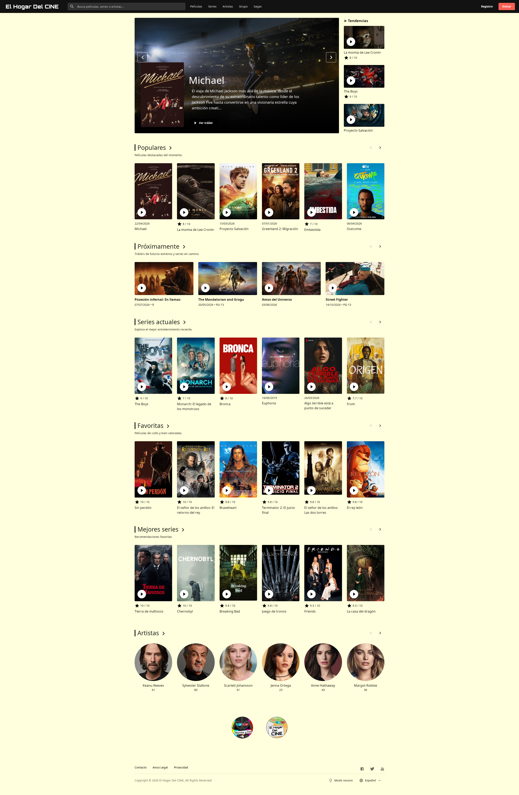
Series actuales (158, 322)
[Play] (351, 41)
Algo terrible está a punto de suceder (318, 405)
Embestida (312, 229)
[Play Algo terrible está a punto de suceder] (311, 387)
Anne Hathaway (323, 685)
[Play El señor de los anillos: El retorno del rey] (184, 490)
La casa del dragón (361, 611)
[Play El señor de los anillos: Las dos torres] (311, 490)
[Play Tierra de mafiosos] (141, 594)
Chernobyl (185, 611)
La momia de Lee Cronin (362, 52)
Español (370, 780)
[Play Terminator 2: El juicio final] (269, 490)
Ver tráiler (206, 123)
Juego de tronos (274, 611)
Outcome (354, 229)
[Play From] (354, 387)
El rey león (355, 507)
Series (212, 6)
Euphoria (269, 403)
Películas (196, 6)
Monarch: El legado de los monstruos (194, 406)
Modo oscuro (343, 780)
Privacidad (181, 767)
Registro (487, 6)
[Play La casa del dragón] (354, 594)
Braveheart (228, 507)
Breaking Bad (230, 611)
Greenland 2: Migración (280, 229)
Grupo (243, 6)
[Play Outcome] (354, 212)
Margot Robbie (365, 685)
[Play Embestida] (311, 212)
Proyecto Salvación (358, 130)
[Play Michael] (141, 212)
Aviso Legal (160, 767)
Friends (310, 611)
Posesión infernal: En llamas (157, 299)
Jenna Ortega (281, 685)
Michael (206, 80)
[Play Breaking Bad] (226, 594)
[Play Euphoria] (269, 387)
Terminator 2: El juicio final (278, 510)
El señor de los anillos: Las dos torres (321, 510)
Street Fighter (337, 299)
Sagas (258, 6)
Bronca (225, 404)
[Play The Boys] (141, 387)
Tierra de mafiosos (149, 611)
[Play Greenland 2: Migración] (269, 212)
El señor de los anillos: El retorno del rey (195, 510)
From (351, 404)
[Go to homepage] (32, 6)
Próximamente (158, 246)
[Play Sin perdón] (141, 490)
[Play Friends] (311, 594)
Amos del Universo (277, 299)
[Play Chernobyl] (184, 594)
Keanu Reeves (153, 685)
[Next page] (380, 147)
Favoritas (150, 425)
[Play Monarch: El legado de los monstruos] (184, 387)
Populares (151, 147)
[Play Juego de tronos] (269, 594)
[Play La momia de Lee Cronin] (184, 212)
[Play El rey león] (354, 490)
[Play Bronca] (226, 387)
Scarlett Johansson (238, 685)
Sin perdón (143, 507)
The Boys (351, 91)
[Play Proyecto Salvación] (226, 212)
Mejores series (157, 529)
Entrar (506, 6)
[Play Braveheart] (226, 490)
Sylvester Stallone (195, 685)
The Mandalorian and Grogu (221, 299)
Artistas (228, 6)
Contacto (141, 767)
